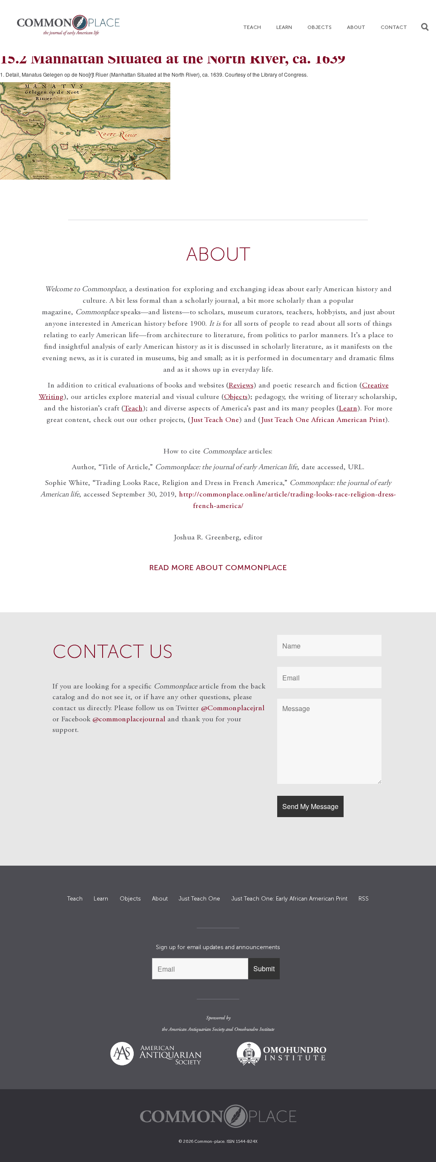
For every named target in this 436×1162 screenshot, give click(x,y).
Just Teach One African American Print (323, 420)
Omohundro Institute (254, 1029)
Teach (252, 27)
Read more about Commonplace (218, 567)
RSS (364, 898)
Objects (319, 27)
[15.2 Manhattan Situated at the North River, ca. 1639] (218, 131)
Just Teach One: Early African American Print (289, 898)
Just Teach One (215, 420)
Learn (284, 27)
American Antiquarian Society (196, 1029)
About (356, 27)
